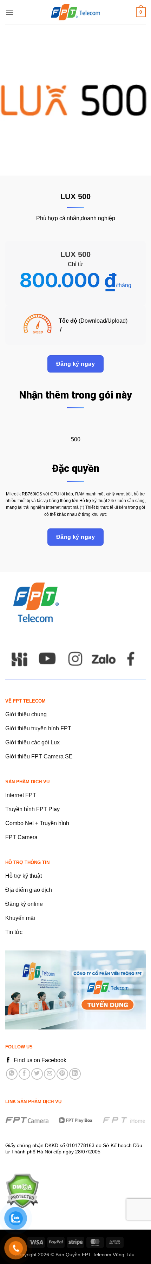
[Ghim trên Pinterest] (62, 1074)
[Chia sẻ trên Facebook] (24, 1074)
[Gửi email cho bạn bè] (49, 1074)
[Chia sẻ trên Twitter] (37, 1074)
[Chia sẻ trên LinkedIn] (75, 1074)
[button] (9, 12)
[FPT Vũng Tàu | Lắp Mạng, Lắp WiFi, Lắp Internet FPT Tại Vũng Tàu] (75, 12)
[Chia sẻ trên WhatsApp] (12, 1074)
